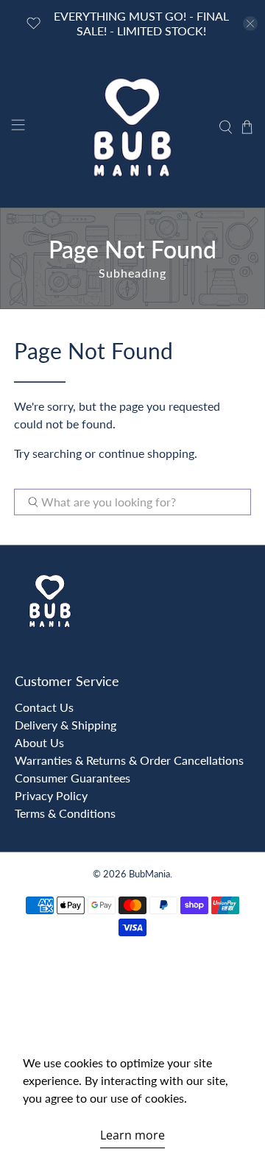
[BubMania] (132, 127)
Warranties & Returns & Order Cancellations (129, 760)
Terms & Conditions (65, 813)
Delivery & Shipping (65, 725)
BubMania (149, 874)
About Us (39, 742)
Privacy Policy (51, 795)
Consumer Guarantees (72, 778)
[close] (250, 23)
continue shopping (146, 453)
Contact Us (44, 707)
